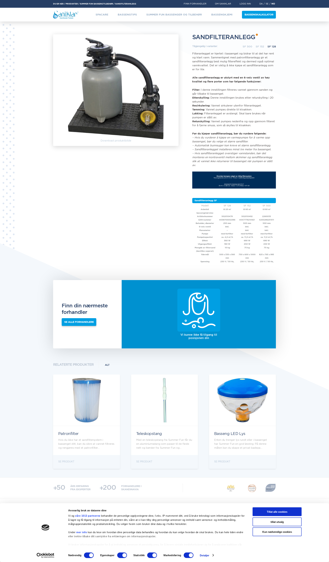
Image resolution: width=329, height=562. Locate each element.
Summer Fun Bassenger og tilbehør (174, 14)
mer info (81, 532)
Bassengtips (127, 14)
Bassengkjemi (222, 14)
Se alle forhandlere (79, 322)
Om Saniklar (223, 4)
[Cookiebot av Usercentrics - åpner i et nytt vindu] (45, 555)
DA (261, 4)
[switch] (122, 555)
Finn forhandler (195, 4)
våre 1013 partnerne (87, 515)
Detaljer (204, 555)
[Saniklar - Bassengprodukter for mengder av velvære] (65, 15)
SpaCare (102, 14)
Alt (107, 365)
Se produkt (66, 462)
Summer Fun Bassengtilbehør (96, 4)
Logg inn (245, 4)
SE (267, 4)
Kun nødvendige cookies (277, 531)
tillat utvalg (277, 521)
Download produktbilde (116, 140)
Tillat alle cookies (277, 511)
